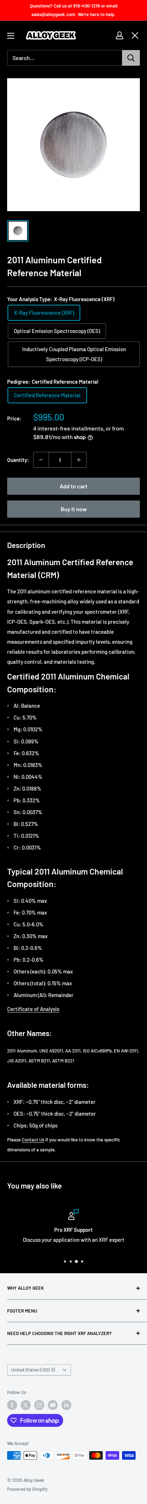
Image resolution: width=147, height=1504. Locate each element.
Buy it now (74, 509)
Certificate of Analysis (33, 1009)
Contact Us (33, 1139)
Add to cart (73, 486)
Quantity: (18, 460)
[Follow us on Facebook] (12, 1405)
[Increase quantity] (78, 459)
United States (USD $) (33, 1370)
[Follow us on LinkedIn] (66, 1405)
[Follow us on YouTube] (53, 1405)
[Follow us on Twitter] (26, 1405)
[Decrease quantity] (41, 459)
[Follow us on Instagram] (39, 1405)
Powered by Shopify (27, 1489)
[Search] (131, 58)
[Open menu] (10, 36)
